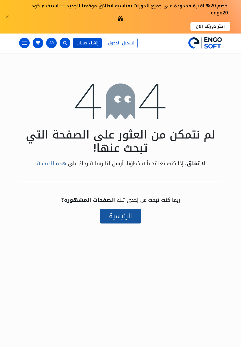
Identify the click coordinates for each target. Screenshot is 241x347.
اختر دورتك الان (210, 26)
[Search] (65, 43)
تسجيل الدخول (121, 43)
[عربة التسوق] (38, 43)
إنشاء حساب (87, 43)
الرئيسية (120, 216)
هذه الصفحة (51, 164)
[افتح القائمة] (24, 43)
